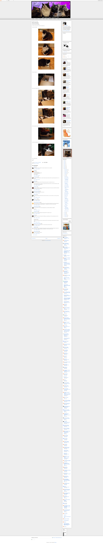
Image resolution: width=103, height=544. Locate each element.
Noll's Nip (35, 194)
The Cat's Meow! (66, 341)
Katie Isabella (66, 237)
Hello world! (65, 286)
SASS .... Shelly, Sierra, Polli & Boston (67, 431)
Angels (58, 18)
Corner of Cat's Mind (67, 338)
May (65, 212)
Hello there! (65, 305)
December (66, 169)
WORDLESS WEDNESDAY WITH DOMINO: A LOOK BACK (67, 319)
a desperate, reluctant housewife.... (67, 370)
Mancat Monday (66, 193)
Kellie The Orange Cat (67, 403)
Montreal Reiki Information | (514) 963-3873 (67, 285)
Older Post (58, 238)
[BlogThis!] (44, 162)
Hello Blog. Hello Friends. (67, 371)
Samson (37, 18)
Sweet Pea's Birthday (68, 74)
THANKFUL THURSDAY (67, 255)
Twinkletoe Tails (66, 385)
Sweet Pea (50, 18)
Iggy (46, 18)
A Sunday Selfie (66, 315)
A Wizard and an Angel (67, 275)
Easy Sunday (66, 194)
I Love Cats (65, 503)
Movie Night (65, 205)
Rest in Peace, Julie (66, 386)
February (66, 215)
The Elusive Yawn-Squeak (66, 189)
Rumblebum (65, 367)
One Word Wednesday (66, 183)
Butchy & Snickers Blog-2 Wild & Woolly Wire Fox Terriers (67, 524)
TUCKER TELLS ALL (66, 447)
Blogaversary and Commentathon (68, 120)
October (66, 171)
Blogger (55, 542)
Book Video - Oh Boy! (66, 359)
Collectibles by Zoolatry (67, 470)
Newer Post (33, 238)
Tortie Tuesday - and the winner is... (66, 209)
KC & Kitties (65, 444)
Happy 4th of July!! (66, 353)
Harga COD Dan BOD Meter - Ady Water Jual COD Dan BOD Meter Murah (67, 394)
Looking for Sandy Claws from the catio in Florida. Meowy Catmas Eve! (67, 331)
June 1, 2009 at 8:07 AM (37, 185)
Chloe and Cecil (66, 397)
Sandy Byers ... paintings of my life (66, 463)
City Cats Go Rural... (66, 377)
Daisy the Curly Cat (66, 428)
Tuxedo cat (37, 163)
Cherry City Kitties (66, 382)
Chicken (65, 356)
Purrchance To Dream (67, 329)
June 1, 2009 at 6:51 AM (37, 179)
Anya (34, 170)
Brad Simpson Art (65, 233)
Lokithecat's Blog (66, 425)
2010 (64, 167)
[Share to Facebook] (46, 162)
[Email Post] (42, 162)
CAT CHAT (65, 262)
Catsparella (65, 421)
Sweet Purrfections (66, 301)
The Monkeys (66, 25)
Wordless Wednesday (66, 191)
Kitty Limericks (66, 435)
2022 (64, 160)
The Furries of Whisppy (67, 400)
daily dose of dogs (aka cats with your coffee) (67, 298)
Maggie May (65, 467)
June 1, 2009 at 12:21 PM (37, 197)
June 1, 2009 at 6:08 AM (37, 175)
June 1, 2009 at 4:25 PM (37, 213)
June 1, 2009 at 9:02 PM (37, 233)
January (66, 216)
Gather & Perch (66, 450)
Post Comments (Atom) (48, 240)
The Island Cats (36, 211)
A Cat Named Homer (66, 483)
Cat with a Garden (66, 441)
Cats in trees (65, 438)
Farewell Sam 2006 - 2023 (67, 292)
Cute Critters (65, 513)
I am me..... (65, 526)
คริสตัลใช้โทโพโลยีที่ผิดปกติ (67, 295)
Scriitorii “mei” (65, 380)
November (66, 170)
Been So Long (65, 374)
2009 (64, 168)
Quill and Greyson (36, 231)
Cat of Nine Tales (66, 520)
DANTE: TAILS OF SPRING (67, 323)
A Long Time (65, 407)
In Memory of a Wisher (66, 299)
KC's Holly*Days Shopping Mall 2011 (66, 479)
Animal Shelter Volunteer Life (66, 281)
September (66, 172)
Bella (44, 18)
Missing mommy (66, 289)
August (66, 173)
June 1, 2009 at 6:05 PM (37, 225)
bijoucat (65, 486)
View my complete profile (66, 30)
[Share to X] (45, 162)
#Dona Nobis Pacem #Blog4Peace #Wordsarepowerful (66, 335)
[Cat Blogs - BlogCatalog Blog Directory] (57, 537)
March (65, 214)
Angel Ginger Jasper (36, 206)
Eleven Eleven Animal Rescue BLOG (67, 493)
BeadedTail (65, 304)
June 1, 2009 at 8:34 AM (37, 189)
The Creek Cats (66, 388)
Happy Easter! (65, 282)
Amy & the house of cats (37, 202)
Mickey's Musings (66, 267)
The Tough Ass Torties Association (67, 506)
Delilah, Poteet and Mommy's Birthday (68, 108)
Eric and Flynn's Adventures (66, 271)
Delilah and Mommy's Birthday (67, 87)
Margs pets (65, 453)
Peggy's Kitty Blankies (67, 489)
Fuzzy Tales (65, 364)
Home (33, 18)
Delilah (40, 18)
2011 (64, 166)
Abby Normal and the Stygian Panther (67, 406)
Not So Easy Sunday (66, 202)
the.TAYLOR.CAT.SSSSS (67, 460)
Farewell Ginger (66, 350)
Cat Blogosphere (66, 243)
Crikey (65, 379)
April (65, 213)
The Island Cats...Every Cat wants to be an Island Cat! (67, 251)
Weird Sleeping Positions (67, 252)
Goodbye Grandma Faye (67, 302)
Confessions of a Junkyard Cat (66, 414)
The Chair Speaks (66, 240)
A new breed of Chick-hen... (67, 383)
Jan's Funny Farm (66, 311)
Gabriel (55, 18)
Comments (65, 57)
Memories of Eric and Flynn (37, 223)
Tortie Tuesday (68, 114)
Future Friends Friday (66, 204)
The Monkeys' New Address (66, 179)
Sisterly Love (66, 195)
